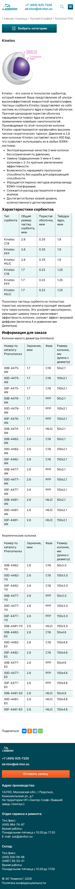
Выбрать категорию (32, 28)
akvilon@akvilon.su (38, 9)
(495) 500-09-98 (13, 857)
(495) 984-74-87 (13, 824)
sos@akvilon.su (22, 836)
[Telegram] (35, 731)
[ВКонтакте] (24, 731)
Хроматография (41, 18)
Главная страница (14, 18)
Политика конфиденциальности (24, 883)
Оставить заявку (35, 774)
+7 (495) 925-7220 (38, 5)
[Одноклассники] (29, 731)
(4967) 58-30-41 (13, 861)
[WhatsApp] (40, 731)
